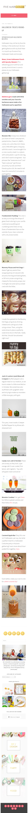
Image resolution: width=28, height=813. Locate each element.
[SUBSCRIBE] (22, 806)
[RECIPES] (19, 806)
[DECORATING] (14, 806)
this (11, 503)
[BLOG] (8, 806)
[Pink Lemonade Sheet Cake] (20, 702)
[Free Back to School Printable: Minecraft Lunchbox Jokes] (8, 702)
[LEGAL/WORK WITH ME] (12, 808)
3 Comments (4, 34)
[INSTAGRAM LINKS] (15, 808)
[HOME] (5, 806)
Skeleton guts (7, 97)
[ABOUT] (11, 806)
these (22, 497)
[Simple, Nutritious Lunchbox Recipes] (8, 689)
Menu (15, 15)
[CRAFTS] (17, 806)
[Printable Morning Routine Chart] (20, 689)
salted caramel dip (10, 581)
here (17, 549)
